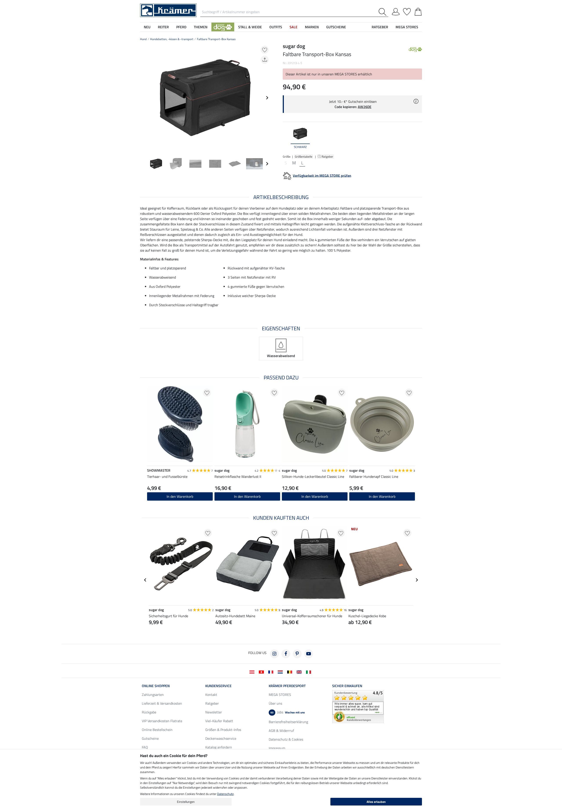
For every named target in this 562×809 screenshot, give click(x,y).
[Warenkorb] (418, 11)
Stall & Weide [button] (250, 27)
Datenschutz (225, 793)
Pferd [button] (181, 27)
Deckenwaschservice (220, 738)
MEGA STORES (407, 27)
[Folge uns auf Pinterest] (297, 653)
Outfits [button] (275, 27)
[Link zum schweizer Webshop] (262, 671)
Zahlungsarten (153, 694)
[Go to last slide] (145, 580)
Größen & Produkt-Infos (223, 729)
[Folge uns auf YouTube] (308, 653)
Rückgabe (149, 712)
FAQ (145, 747)
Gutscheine (150, 738)
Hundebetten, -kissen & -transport (171, 39)
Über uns (275, 703)
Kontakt (211, 694)
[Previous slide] (143, 97)
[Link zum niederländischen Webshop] (281, 671)
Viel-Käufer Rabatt (219, 721)
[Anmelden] (396, 11)
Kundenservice (218, 685)
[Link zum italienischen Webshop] (309, 671)
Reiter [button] (163, 27)
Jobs (287, 712)
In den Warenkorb (382, 496)
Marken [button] (312, 27)
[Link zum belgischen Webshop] (290, 671)
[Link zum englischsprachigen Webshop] (300, 671)
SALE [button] (293, 27)
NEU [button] (147, 27)
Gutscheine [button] (336, 27)
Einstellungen (186, 801)
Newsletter (213, 712)
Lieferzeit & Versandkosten (162, 703)
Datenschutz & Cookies (286, 739)
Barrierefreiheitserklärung (288, 721)
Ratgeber (328, 156)
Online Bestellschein (157, 729)
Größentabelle (303, 156)
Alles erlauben (376, 801)
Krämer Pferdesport (287, 685)
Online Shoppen (156, 685)
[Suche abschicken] (383, 12)
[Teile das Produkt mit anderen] (265, 60)
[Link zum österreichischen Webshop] (252, 671)
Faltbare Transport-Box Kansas (216, 39)
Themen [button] (200, 27)
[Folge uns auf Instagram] (274, 653)
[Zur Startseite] (168, 9)
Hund (143, 39)
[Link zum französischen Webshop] (271, 671)
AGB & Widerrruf (281, 730)
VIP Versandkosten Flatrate (162, 721)
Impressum (277, 748)
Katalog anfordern (218, 747)
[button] (222, 27)
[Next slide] (266, 97)
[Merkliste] (407, 11)
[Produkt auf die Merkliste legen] (265, 50)
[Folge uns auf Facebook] (285, 653)
